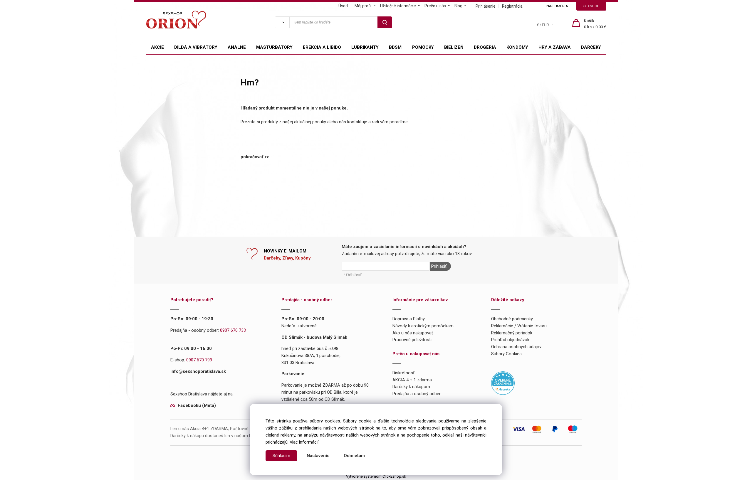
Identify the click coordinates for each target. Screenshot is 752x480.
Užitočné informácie (398, 6)
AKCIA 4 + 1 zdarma (412, 380)
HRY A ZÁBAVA (554, 47)
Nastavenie (318, 455)
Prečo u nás (435, 6)
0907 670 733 (233, 330)
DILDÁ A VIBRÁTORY (195, 47)
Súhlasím (281, 455)
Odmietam (354, 455)
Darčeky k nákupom (411, 386)
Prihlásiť (438, 266)
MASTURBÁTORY (274, 47)
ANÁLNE (237, 47)
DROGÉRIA (485, 47)
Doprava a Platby (408, 318)
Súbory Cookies (506, 353)
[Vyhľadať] (282, 22)
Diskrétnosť (403, 372)
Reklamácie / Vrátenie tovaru (519, 326)
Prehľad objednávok (510, 339)
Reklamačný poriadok (511, 333)
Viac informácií (304, 442)
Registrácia (512, 6)
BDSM (395, 47)
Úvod (343, 6)
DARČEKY (591, 47)
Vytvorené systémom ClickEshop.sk (376, 476)
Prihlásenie (486, 6)
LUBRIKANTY (365, 47)
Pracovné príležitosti (412, 339)
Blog (458, 6)
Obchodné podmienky (512, 318)
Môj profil (363, 6)
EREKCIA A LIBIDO (322, 47)
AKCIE (157, 47)
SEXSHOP (591, 6)
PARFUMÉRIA (557, 6)
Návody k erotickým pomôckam (423, 326)
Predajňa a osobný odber (416, 393)
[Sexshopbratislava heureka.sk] (503, 382)
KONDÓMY (517, 47)
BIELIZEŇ (454, 47)
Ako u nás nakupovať (412, 333)
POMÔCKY (423, 47)
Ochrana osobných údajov (516, 346)
